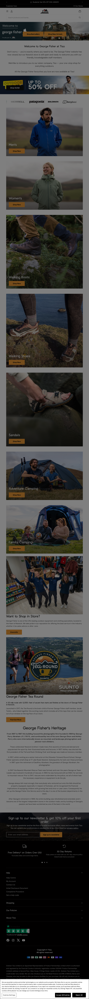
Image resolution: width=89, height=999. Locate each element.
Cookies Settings (9, 995)
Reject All (79, 995)
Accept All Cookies (63, 995)
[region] (44, 989)
